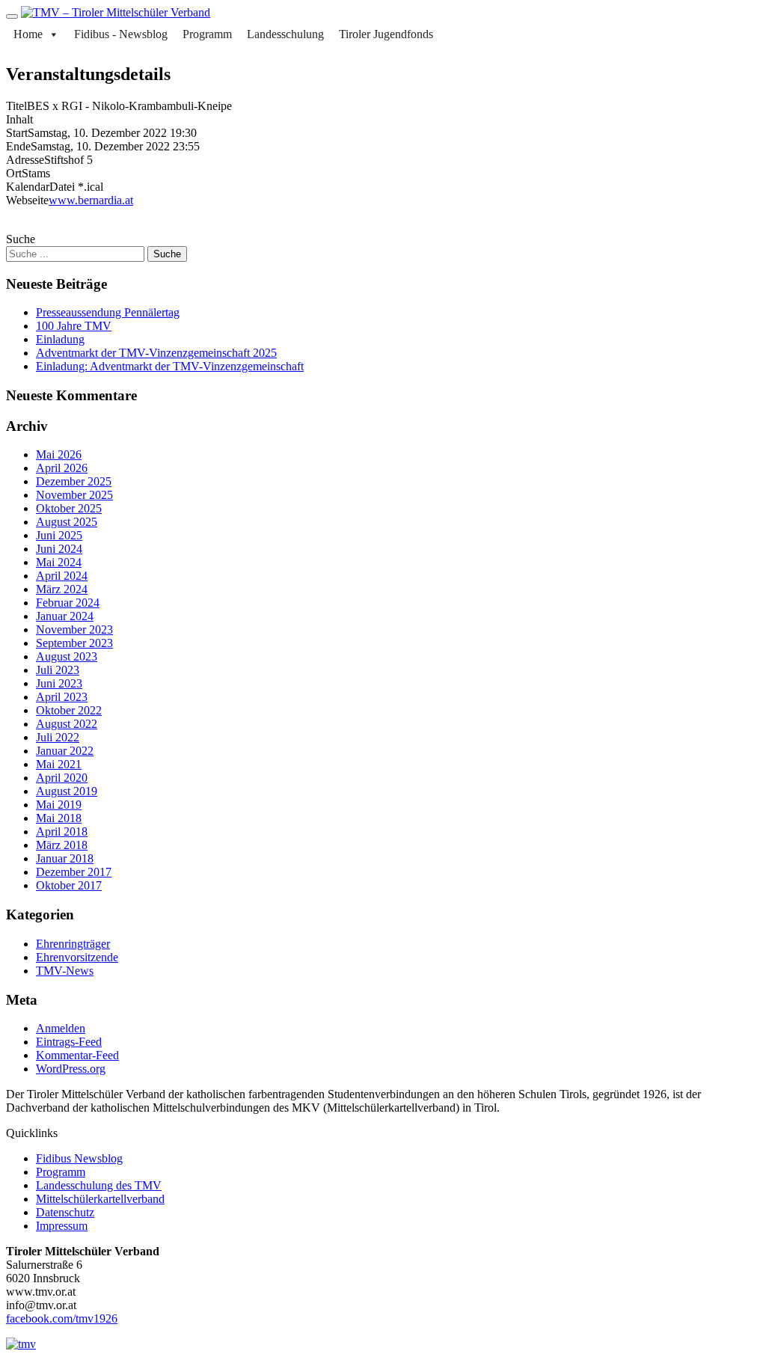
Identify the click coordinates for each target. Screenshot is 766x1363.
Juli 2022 (57, 737)
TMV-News (65, 970)
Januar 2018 (65, 858)
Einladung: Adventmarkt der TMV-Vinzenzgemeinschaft (170, 366)
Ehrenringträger (73, 943)
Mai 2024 (59, 562)
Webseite (27, 200)
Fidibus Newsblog (79, 1158)
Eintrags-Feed (69, 1041)
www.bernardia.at (91, 200)
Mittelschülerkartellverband (100, 1198)
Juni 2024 (59, 548)
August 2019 (66, 791)
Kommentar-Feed (77, 1055)
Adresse (25, 159)
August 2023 (66, 656)
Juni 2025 (59, 535)
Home (28, 34)
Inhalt (19, 119)
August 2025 (66, 521)
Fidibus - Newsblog (121, 34)
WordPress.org (70, 1068)
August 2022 (66, 723)
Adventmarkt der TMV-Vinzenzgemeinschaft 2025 (156, 352)
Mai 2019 (59, 804)
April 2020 (62, 777)
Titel (16, 105)
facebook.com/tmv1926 (61, 1318)
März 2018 (62, 845)
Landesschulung (285, 34)
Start (17, 132)
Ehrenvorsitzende (77, 957)
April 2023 (62, 696)
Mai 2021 (59, 764)
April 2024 (62, 575)
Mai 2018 (59, 818)
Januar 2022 (65, 750)
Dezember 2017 (73, 872)
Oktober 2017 (69, 885)
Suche (20, 239)
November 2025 (74, 494)
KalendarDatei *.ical (54, 186)
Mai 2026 (59, 454)
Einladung (60, 339)
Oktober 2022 (69, 710)
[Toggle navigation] (12, 16)
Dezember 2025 (73, 481)
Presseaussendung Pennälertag (108, 312)
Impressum (62, 1225)
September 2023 (74, 643)
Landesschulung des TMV (99, 1185)
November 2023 (74, 629)
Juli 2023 (57, 670)
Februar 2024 (67, 602)
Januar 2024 (65, 616)
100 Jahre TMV (73, 325)
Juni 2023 (59, 683)
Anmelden (60, 1028)
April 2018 (62, 831)
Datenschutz (65, 1212)
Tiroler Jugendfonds (386, 34)
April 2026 (62, 468)
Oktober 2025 (69, 508)
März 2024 (62, 589)
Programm (207, 34)
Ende (18, 146)
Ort (14, 173)
